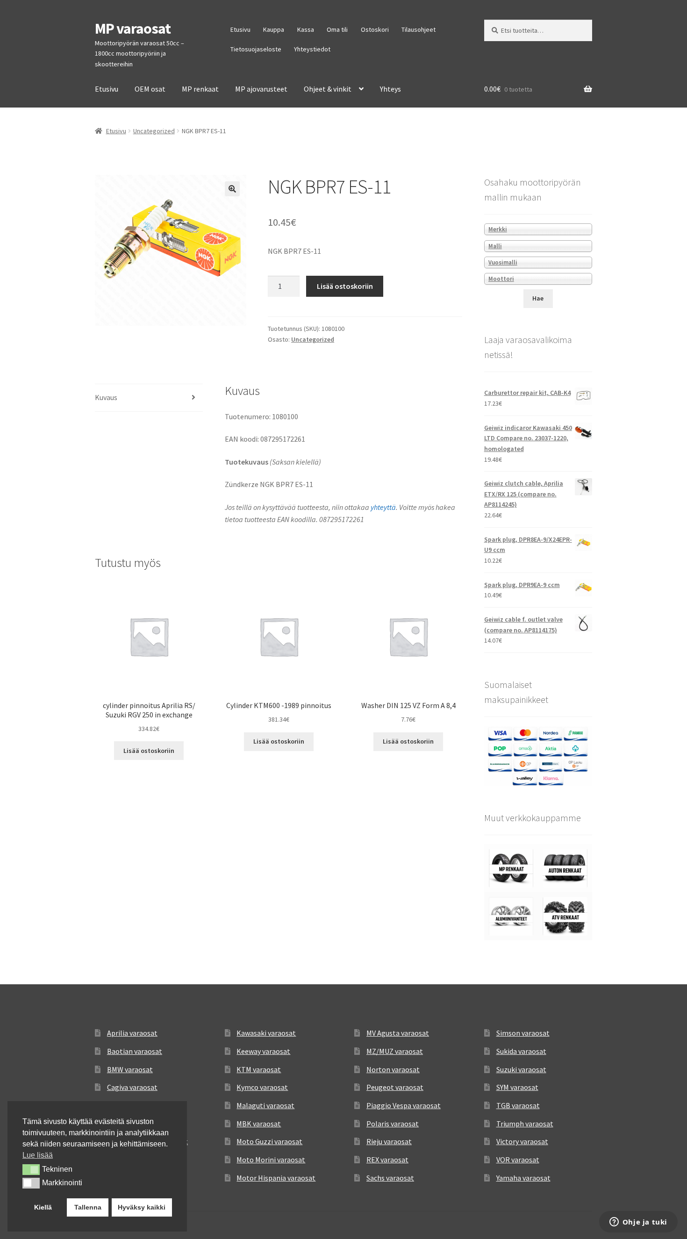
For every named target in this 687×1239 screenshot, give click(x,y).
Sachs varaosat (390, 1177)
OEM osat (150, 88)
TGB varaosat (518, 1105)
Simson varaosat (523, 1033)
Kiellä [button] (43, 1207)
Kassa (305, 29)
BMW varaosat (130, 1069)
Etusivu (240, 29)
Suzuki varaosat (521, 1069)
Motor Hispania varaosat (275, 1177)
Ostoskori (375, 29)
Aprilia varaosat (132, 1033)
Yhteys (390, 88)
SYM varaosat (517, 1087)
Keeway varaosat (263, 1051)
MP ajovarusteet (261, 88)
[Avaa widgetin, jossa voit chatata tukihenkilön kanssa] (638, 1222)
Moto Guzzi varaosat (269, 1141)
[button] (232, 188)
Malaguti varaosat (265, 1105)
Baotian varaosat (134, 1051)
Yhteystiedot (312, 49)
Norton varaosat (393, 1069)
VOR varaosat (517, 1159)
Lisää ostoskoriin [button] (148, 750)
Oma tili (337, 29)
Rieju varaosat (389, 1141)
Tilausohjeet (418, 29)
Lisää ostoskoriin (345, 286)
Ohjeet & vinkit (327, 88)
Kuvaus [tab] (106, 397)
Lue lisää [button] (37, 1155)
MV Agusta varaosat (397, 1033)
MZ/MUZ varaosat (394, 1051)
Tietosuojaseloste (255, 49)
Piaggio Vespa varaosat (403, 1105)
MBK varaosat (258, 1123)
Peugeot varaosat (394, 1087)
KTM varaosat (258, 1069)
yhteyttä (383, 507)
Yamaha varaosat (523, 1177)
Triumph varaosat (524, 1123)
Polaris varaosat (392, 1123)
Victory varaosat (522, 1141)
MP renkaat (200, 88)
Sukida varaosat (521, 1051)
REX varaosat (387, 1159)
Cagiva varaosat (132, 1087)
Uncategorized (154, 131)
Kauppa (273, 29)
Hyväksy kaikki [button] (141, 1207)
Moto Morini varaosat (270, 1159)
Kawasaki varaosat (266, 1033)
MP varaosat (133, 28)
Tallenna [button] (87, 1207)
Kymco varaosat (262, 1087)
